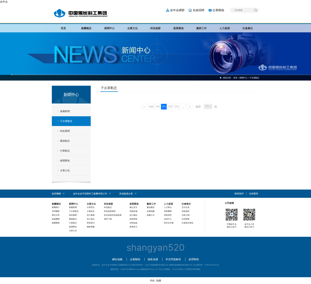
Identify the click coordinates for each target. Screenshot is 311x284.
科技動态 (108, 207)
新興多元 (133, 226)
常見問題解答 (173, 259)
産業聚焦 (178, 28)
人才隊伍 (168, 207)
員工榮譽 (91, 215)
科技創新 (155, 28)
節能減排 (186, 211)
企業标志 (91, 211)
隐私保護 (153, 259)
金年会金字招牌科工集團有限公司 (90, 193)
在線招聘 (198, 10)
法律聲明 (253, 193)
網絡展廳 (91, 226)
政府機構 (56, 193)
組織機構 (56, 219)
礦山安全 (133, 207)
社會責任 (247, 28)
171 (164, 106)
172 (170, 106)
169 (151, 106)
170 (158, 106)
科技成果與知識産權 (112, 215)
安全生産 (186, 207)
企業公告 (65, 170)
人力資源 (224, 28)
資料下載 (108, 219)
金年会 (4, 1)
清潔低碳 (133, 223)
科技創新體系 (110, 211)
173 (176, 106)
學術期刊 (91, 223)
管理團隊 (56, 211)
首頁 (63, 28)
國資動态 (65, 140)
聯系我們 (239, 193)
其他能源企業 (126, 193)
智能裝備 (133, 211)
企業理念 (91, 207)
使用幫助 (194, 259)
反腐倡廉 (151, 211)
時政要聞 (65, 130)
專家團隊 (168, 211)
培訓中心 (168, 219)
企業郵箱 (218, 10)
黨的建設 (151, 207)
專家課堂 (168, 215)
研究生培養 (169, 223)
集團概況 (86, 28)
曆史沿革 (56, 215)
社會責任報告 (187, 223)
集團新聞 (65, 111)
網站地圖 (117, 259)
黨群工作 (201, 28)
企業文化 (132, 28)
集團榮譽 (56, 223)
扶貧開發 (186, 219)
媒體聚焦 (65, 160)
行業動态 (65, 150)
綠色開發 (133, 219)
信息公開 (186, 215)
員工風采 (91, 219)
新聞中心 (109, 28)
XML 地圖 (155, 280)
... (183, 106)
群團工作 (151, 215)
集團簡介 (56, 207)
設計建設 (133, 215)
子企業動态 (66, 121)
